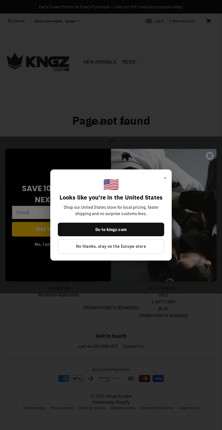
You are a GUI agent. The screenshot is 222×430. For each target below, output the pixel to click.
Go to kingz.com (111, 229)
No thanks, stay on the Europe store (111, 246)
